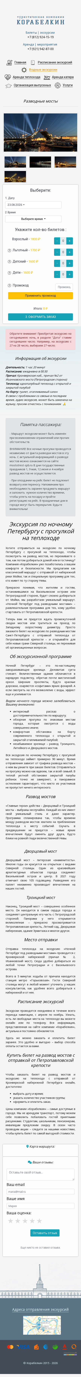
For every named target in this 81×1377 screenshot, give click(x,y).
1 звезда (10, 1220)
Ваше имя (16, 1198)
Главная (20, 62)
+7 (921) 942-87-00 (41, 49)
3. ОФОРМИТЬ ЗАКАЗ (40, 317)
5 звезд (39, 1220)
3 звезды (24, 1220)
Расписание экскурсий (55, 62)
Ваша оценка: (19, 1212)
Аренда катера (63, 77)
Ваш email (16, 1184)
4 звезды (31, 1220)
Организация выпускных (32, 85)
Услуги (68, 85)
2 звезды (17, 1220)
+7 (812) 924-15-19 (41, 37)
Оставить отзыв (45, 1233)
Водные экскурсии (43, 69)
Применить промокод (40, 295)
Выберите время (32, 219)
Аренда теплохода (26, 77)
